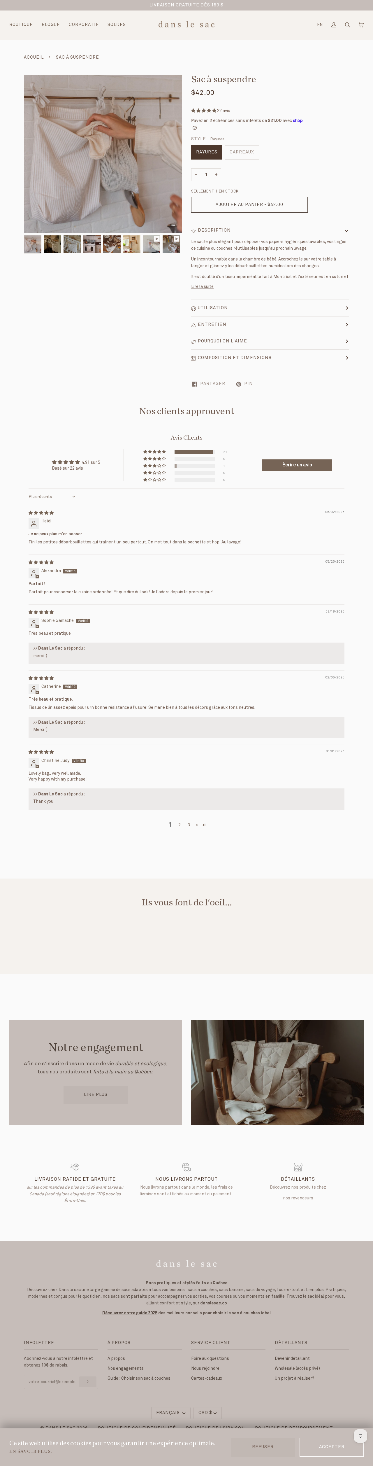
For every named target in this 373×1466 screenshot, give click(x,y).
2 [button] (179, 825)
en (320, 25)
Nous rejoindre (205, 1368)
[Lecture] (103, 215)
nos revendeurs (298, 1198)
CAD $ (205, 1413)
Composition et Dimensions (235, 358)
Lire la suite (202, 286)
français (168, 1413)
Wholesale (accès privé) (297, 1368)
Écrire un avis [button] (297, 465)
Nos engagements (126, 1368)
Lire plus (96, 1095)
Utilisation (213, 308)
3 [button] (189, 825)
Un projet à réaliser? (294, 1378)
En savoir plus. (30, 1451)
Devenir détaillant (292, 1358)
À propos (116, 1358)
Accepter (331, 1447)
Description (214, 230)
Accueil (34, 57)
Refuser (263, 1447)
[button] (204, 111)
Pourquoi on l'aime (222, 341)
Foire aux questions (210, 1358)
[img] (41, 513)
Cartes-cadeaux (206, 1378)
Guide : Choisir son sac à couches (139, 1378)
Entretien (212, 325)
